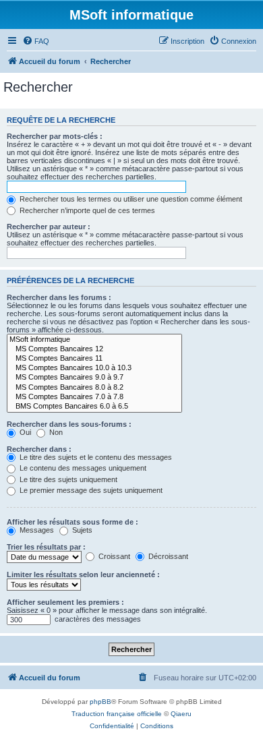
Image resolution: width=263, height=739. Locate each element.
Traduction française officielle (116, 713)
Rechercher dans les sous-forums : (69, 424)
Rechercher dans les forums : (59, 297)
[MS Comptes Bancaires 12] (94, 349)
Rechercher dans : (39, 449)
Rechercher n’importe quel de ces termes (86, 210)
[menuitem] (35, 41)
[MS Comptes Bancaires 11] (94, 358)
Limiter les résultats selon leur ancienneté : (83, 574)
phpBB (100, 701)
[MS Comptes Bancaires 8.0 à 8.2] (94, 387)
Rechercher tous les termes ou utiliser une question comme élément (130, 199)
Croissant (113, 556)
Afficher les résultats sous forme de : (72, 522)
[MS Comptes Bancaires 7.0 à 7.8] (94, 397)
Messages (36, 530)
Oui (24, 432)
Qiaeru (181, 713)
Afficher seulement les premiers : (65, 602)
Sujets (81, 530)
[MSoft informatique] (94, 340)
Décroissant (167, 556)
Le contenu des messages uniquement (82, 468)
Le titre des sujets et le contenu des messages (95, 457)
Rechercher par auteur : (48, 227)
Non (55, 432)
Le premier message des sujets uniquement (90, 490)
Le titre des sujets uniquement (67, 479)
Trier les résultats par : (46, 547)
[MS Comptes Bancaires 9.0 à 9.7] (94, 377)
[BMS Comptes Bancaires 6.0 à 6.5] (94, 406)
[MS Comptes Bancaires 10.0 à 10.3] (94, 368)
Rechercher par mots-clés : (55, 136)
